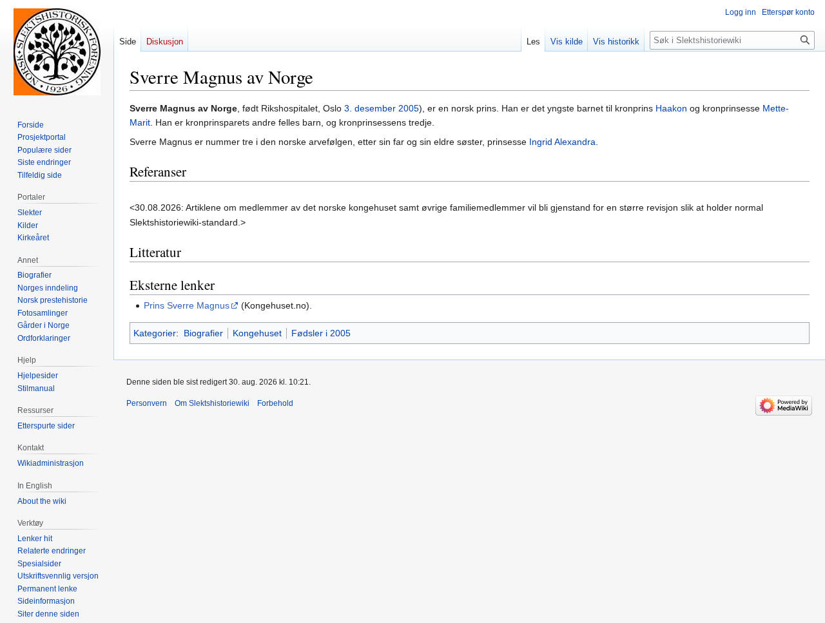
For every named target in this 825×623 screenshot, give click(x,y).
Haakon (671, 108)
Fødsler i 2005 (321, 333)
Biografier (203, 333)
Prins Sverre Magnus (186, 305)
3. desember (370, 108)
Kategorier (154, 333)
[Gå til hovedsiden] (56, 51)
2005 (408, 108)
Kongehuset (257, 333)
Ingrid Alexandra (562, 142)
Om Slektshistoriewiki (212, 403)
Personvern (146, 403)
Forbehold (275, 403)
